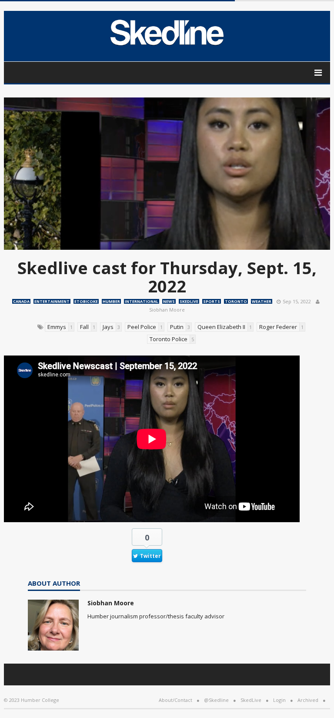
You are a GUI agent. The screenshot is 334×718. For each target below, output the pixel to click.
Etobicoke (86, 301)
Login (279, 700)
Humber (111, 301)
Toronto (236, 301)
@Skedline (216, 700)
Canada (21, 301)
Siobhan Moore (167, 309)
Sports (211, 301)
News (169, 301)
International (141, 301)
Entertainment (52, 301)
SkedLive (189, 301)
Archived (307, 700)
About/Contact (175, 700)
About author (54, 583)
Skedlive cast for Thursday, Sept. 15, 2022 (167, 276)
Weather (261, 301)
